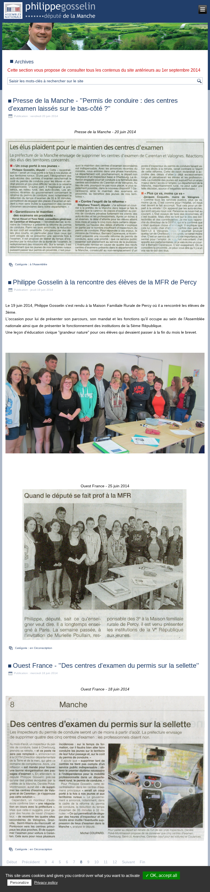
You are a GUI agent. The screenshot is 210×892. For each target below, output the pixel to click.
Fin (142, 862)
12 (115, 862)
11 (106, 862)
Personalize (19, 883)
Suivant (128, 862)
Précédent (31, 862)
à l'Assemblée (38, 264)
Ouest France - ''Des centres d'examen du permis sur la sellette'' (106, 665)
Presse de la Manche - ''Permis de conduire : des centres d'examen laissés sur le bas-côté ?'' (93, 104)
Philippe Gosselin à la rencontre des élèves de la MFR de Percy (105, 282)
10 (96, 862)
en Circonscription (41, 647)
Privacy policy (46, 882)
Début (12, 862)
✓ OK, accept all (161, 875)
